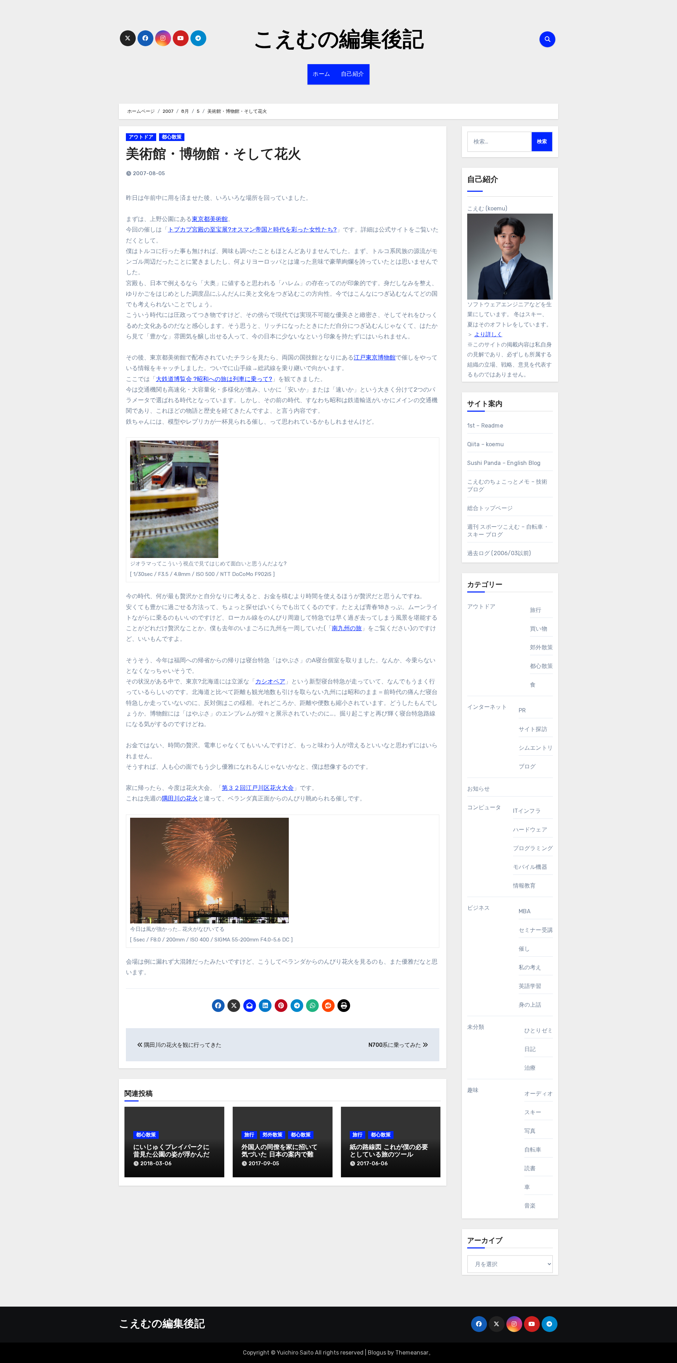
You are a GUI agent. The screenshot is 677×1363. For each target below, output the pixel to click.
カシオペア (270, 681)
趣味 (472, 1090)
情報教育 (524, 885)
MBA (525, 911)
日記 (530, 1049)
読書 (530, 1168)
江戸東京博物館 (375, 357)
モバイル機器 (530, 867)
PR (522, 710)
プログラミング (533, 848)
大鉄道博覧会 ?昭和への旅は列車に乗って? (214, 378)
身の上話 (530, 1004)
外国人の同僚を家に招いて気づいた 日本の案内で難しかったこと (281, 1155)
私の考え (530, 967)
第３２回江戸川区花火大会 (258, 787)
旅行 (249, 1135)
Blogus (377, 1352)
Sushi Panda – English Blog (504, 463)
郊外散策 (272, 1135)
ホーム (321, 74)
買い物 (538, 628)
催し (524, 948)
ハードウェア (530, 829)
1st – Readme (485, 425)
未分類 (475, 1027)
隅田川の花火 (180, 798)
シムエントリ (536, 747)
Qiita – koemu (485, 444)
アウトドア (141, 137)
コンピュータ (484, 807)
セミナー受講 (536, 930)
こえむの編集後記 (338, 40)
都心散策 (172, 137)
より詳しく (488, 334)
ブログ (527, 766)
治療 (530, 1067)
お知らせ (478, 788)
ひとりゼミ (538, 1030)
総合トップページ (490, 508)
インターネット (487, 707)
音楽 (530, 1205)
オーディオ (538, 1093)
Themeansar (411, 1352)
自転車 (533, 1149)
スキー (533, 1112)
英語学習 (530, 986)
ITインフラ (527, 811)
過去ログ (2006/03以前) (499, 553)
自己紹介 (352, 74)
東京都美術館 (210, 218)
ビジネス (478, 907)
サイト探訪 (533, 729)
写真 (530, 1131)
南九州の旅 (347, 628)
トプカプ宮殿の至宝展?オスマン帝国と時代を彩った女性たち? (252, 229)
